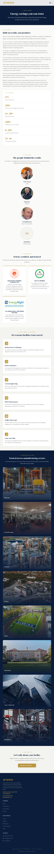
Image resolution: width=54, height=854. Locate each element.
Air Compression (6, 826)
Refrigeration (6, 823)
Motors (4, 818)
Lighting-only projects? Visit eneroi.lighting (12, 792)
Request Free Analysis (27, 765)
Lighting (4, 821)
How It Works (6, 808)
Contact (5, 811)
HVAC (4, 828)
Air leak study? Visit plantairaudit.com (12, 796)
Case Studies (6, 806)
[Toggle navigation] (50, 3)
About (4, 803)
